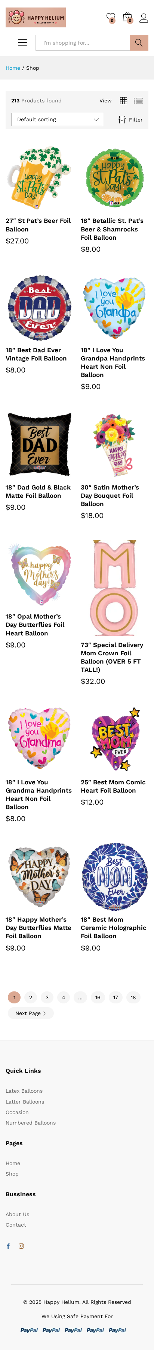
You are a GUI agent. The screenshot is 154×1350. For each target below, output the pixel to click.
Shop (12, 1174)
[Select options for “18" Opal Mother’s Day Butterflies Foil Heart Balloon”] (21, 603)
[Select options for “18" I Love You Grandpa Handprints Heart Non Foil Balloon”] (96, 336)
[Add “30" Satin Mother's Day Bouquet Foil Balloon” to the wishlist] (130, 474)
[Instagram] (21, 1246)
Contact (16, 1225)
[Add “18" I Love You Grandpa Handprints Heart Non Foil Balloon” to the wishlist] (130, 336)
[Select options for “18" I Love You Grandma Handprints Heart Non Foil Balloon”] (21, 769)
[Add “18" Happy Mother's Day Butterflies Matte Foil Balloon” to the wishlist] (55, 906)
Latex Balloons (24, 1091)
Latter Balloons (25, 1102)
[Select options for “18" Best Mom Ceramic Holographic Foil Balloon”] (96, 906)
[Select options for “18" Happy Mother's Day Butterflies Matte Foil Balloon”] (21, 906)
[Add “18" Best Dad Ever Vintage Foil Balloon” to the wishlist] (55, 336)
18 (133, 997)
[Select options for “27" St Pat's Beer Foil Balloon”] (21, 207)
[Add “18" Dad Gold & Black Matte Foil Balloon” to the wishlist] (55, 474)
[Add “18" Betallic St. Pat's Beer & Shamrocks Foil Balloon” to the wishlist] (130, 207)
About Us (17, 1214)
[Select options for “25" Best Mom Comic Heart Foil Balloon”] (96, 769)
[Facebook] (8, 1246)
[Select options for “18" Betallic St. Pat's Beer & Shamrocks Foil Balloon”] (96, 207)
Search (139, 43)
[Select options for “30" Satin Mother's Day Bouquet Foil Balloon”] (96, 474)
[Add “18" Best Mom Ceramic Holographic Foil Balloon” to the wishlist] (130, 906)
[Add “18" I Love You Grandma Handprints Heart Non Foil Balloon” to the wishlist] (55, 769)
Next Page (29, 1013)
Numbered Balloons (31, 1123)
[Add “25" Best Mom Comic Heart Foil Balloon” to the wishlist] (130, 769)
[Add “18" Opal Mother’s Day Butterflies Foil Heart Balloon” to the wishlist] (55, 603)
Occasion (17, 1112)
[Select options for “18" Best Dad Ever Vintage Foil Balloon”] (21, 336)
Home (13, 1163)
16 (98, 997)
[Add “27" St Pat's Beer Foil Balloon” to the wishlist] (55, 207)
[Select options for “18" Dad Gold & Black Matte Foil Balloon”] (21, 474)
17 (115, 997)
